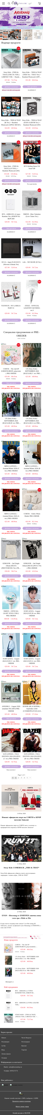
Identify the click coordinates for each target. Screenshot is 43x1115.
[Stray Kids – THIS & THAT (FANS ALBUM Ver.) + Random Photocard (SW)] (32, 106)
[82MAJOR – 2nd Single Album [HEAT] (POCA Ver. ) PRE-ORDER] (32, 550)
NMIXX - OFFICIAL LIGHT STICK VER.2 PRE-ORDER (11, 613)
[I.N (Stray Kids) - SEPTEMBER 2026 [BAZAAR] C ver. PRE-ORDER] (32, 355)
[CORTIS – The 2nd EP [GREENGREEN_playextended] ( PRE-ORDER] (11, 355)
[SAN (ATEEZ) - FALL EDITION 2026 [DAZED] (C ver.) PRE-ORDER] (11, 740)
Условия (4, 1058)
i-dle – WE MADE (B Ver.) (31, 262)
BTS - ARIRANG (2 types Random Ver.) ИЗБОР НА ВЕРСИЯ (11, 216)
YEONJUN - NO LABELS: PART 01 (11, 307)
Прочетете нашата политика (21, 1101)
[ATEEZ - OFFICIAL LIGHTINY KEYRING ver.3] (32, 292)
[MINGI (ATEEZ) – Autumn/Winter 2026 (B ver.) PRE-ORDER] (32, 452)
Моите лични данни (22, 1106)
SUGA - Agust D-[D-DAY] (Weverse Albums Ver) (11, 263)
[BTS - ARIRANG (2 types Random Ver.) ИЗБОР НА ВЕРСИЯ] (11, 200)
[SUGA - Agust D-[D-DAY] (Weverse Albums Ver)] (11, 248)
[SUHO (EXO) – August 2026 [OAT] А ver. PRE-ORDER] (32, 645)
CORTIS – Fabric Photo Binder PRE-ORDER (32, 515)
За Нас (4, 1046)
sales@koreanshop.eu (15, 1067)
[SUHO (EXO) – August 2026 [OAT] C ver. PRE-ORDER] (11, 645)
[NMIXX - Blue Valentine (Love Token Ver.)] (32, 200)
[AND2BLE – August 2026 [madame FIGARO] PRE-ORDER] (11, 692)
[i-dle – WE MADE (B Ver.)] (32, 248)
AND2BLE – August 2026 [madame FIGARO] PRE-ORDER (11, 709)
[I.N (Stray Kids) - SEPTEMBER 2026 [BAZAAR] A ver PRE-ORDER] (32, 405)
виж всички (21, 338)
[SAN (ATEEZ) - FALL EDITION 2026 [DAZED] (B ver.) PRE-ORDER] (32, 740)
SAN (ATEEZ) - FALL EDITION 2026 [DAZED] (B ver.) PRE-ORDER (32, 756)
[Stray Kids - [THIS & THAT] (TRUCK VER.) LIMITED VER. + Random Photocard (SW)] (11, 58)
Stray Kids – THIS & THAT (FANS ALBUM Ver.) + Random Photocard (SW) (32, 122)
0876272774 (14, 1071)
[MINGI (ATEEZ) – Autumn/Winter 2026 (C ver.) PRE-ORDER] (11, 452)
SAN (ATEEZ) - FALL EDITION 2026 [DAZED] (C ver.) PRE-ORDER (11, 756)
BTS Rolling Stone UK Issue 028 (32, 167)
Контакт (24, 1046)
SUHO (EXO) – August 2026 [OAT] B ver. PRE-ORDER (31, 613)
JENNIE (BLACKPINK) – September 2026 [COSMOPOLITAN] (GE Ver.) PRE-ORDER (32, 709)
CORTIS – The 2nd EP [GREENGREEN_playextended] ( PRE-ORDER (11, 371)
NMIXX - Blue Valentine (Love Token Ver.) (32, 215)
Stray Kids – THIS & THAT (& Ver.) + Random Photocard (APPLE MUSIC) (11, 122)
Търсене (24, 1050)
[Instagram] (8, 1075)
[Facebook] (3, 1075)
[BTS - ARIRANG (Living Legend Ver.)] (8, 1006)
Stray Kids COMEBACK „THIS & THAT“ (21, 868)
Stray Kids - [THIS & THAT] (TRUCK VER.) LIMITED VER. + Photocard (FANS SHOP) (26, 1016)
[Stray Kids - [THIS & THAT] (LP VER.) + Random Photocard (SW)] (11, 152)
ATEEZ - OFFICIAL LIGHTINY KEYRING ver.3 (32, 308)
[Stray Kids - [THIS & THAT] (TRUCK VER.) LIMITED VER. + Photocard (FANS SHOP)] (8, 1018)
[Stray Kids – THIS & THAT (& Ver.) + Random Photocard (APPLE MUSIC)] (11, 106)
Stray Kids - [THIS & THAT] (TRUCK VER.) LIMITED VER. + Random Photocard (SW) (11, 74)
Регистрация (26, 1042)
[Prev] (3, 16)
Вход (3, 1050)
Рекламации (5, 1042)
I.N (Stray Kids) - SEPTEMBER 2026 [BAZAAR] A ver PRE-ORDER (32, 421)
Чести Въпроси (26, 1038)
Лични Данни (6, 1054)
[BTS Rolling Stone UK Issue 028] (32, 152)
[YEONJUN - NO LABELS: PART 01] (11, 292)
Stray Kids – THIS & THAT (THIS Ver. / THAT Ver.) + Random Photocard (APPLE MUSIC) (32, 74)
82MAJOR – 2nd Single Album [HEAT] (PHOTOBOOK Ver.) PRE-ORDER (11, 566)
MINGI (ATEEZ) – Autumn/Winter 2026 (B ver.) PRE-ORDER (32, 468)
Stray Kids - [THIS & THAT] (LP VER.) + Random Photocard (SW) (11, 168)
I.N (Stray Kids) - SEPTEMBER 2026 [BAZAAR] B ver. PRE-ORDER (11, 421)
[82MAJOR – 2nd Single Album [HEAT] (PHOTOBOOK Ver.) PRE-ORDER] (11, 550)
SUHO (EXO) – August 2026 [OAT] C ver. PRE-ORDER (11, 661)
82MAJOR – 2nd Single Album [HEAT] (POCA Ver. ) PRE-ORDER (32, 566)
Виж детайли (32, 86)
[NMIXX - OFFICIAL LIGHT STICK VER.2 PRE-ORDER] (11, 597)
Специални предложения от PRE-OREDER (21, 334)
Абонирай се (9, 982)
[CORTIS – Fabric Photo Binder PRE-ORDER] (32, 500)
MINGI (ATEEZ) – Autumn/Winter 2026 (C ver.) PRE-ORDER (11, 468)
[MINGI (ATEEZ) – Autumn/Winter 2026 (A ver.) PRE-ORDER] (11, 500)
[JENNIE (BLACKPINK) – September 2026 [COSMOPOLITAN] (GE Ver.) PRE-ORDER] (32, 692)
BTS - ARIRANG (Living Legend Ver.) (27, 1004)
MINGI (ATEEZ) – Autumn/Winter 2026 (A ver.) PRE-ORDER (11, 516)
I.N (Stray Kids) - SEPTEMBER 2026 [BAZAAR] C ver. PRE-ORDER (31, 371)
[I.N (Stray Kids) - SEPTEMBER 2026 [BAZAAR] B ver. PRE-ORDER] (11, 405)
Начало (4, 1038)
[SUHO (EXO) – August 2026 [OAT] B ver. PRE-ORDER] (32, 597)
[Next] (40, 16)
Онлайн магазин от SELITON (21, 1113)
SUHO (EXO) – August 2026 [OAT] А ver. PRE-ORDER (31, 661)
